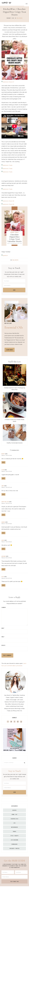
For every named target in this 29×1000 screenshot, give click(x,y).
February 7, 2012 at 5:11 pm (6, 487)
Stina (2, 469)
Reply (3, 462)
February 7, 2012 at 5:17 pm (6, 503)
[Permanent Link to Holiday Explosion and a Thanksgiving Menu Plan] (14, 385)
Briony (3, 453)
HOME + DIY (14, 814)
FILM (17, 18)
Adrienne (3, 556)
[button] (26, 3)
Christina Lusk (5, 501)
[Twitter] (11, 721)
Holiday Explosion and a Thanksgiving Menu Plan (14, 388)
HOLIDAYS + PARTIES (14, 848)
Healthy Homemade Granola (14, 443)
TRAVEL (14, 831)
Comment (3, 607)
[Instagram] (17, 721)
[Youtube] (21, 721)
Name (3, 628)
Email (3, 636)
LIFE (15, 823)
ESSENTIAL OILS (14, 818)
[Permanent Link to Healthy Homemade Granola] (14, 440)
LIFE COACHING (14, 840)
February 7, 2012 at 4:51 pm (6, 471)
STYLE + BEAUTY (14, 835)
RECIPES (20, 18)
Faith (2, 576)
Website (3, 645)
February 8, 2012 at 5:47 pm (6, 578)
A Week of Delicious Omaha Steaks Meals (14, 420)
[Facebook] (7, 721)
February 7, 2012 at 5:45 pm (6, 523)
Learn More (9, 350)
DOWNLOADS (14, 844)
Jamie (2, 485)
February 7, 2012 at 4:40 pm (6, 455)
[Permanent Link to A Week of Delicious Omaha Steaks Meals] (14, 417)
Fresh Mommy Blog (6, 3)
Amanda (3, 522)
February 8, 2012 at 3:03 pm (6, 557)
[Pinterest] (14, 721)
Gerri (2, 540)
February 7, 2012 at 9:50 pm (6, 541)
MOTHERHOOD (14, 827)
